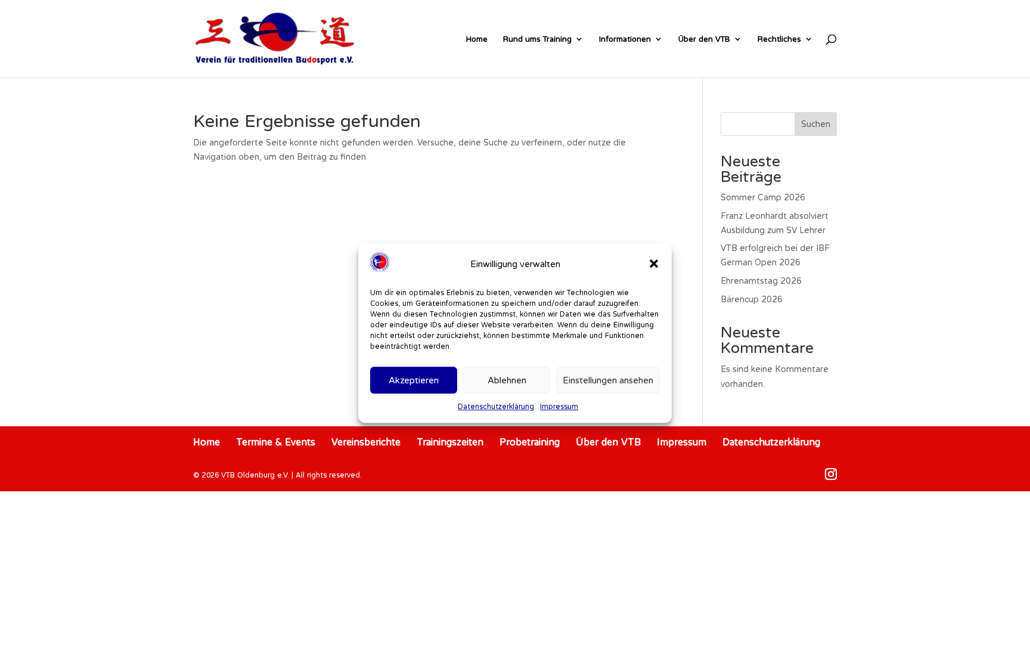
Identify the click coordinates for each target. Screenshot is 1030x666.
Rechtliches (779, 39)
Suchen (815, 124)
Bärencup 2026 (752, 299)
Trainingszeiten (450, 441)
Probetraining (530, 441)
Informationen (625, 39)
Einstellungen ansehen (608, 380)
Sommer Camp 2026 (763, 197)
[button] (654, 264)
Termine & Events (275, 441)
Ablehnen (507, 380)
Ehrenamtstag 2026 (761, 281)
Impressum (559, 407)
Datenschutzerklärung (496, 407)
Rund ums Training (537, 39)
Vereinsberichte (366, 441)
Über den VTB (704, 39)
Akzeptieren (414, 380)
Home (477, 39)
